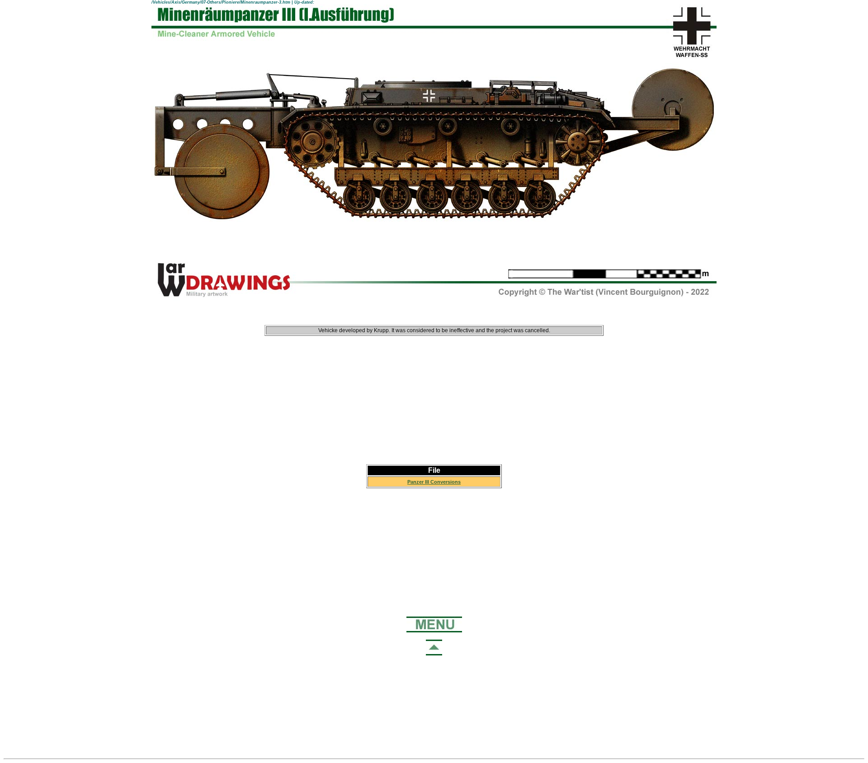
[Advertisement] (434, 392)
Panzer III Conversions (434, 482)
